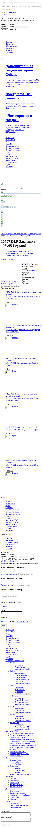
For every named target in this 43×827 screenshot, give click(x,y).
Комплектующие (34, 234)
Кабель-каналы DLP (17, 251)
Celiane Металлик (12, 148)
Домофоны (14, 791)
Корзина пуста (4, 15)
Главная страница (8, 234)
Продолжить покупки (25, 574)
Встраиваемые (15, 760)
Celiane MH (14, 781)
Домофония (10, 160)
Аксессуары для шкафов (19, 774)
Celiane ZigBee (15, 807)
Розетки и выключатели (15, 661)
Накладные (14, 766)
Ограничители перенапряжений (22, 741)
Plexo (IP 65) (19, 770)
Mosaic (8, 152)
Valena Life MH (16, 787)
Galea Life (9, 144)
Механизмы (19, 665)
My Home (9, 167)
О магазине (10, 48)
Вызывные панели (17, 793)
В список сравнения (9, 574)
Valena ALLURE (16, 714)
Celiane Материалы (13, 150)
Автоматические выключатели (22, 733)
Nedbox (18, 762)
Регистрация (12, 12)
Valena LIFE (14, 723)
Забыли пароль (22, 622)
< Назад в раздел (7, 259)
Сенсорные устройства (19, 805)
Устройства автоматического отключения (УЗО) (21, 736)
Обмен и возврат (12, 46)
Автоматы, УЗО (12, 156)
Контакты (9, 52)
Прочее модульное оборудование (23, 745)
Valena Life (10, 138)
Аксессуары (14, 797)
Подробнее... (10, 86)
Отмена (4, 606)
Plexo (8, 154)
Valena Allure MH (16, 785)
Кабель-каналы (11, 162)
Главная (9, 42)
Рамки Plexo (19, 710)
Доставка (9, 44)
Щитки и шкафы (12, 158)
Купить (15, 304)
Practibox (18, 764)
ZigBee (8, 165)
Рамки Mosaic (20, 690)
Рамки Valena (20, 667)
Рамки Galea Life (21, 700)
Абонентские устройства (20, 795)
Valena (8, 142)
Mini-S (17, 768)
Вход (3, 12)
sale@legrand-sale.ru (8, 561)
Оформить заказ (7, 585)
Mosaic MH (14, 783)
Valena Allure (10, 140)
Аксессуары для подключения (22, 747)
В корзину (31, 270)
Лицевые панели (21, 702)
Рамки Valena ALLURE (24, 719)
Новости (9, 50)
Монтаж (13, 799)
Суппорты (19, 681)
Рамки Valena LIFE (22, 727)
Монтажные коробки (23, 669)
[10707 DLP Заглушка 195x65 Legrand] (11, 284)
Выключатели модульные (20, 743)
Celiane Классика (12, 146)
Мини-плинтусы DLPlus (19, 253)
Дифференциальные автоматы (22, 739)
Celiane (13, 671)
